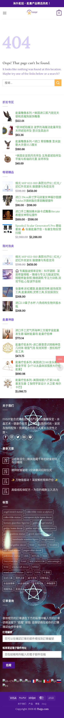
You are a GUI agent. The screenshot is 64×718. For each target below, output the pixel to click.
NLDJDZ (42, 544)
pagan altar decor (32, 550)
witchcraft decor (20, 567)
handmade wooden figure (25, 539)
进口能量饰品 (34, 589)
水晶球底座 (23, 583)
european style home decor (38, 517)
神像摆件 (51, 583)
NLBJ (31, 544)
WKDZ (35, 567)
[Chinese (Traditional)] (49, 681)
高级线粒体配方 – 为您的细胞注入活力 (34, 489)
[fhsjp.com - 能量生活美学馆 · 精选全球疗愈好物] (31, 13)
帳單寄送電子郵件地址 (14, 647)
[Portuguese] (54, 681)
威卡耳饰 (32, 578)
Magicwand (48, 539)
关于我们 (22, 704)
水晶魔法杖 (37, 583)
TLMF (23, 561)
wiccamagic (54, 561)
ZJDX (37, 572)
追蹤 (9, 665)
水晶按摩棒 (9, 583)
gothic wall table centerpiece (40, 528)
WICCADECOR (37, 561)
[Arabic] (17, 681)
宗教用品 (44, 578)
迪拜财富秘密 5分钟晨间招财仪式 (31, 470)
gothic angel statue (42, 522)
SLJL (45, 555)
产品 (31, 704)
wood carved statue (14, 572)
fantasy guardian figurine (17, 522)
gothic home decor (13, 528)
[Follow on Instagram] (12, 437)
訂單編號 (7, 632)
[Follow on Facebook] (6, 437)
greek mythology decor (40, 533)
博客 (37, 704)
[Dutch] (22, 681)
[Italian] (44, 681)
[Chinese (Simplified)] (8, 681)
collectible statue (12, 517)
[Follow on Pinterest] (30, 437)
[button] (5, 13)
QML (26, 555)
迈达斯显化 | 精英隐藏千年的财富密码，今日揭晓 (35, 460)
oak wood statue (12, 550)
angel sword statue (13, 511)
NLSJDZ (53, 544)
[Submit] (58, 82)
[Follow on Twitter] (18, 437)
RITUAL (36, 555)
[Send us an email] (24, 437)
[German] (39, 681)
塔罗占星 (20, 578)
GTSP (6, 539)
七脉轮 (47, 572)
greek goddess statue (14, 533)
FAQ (44, 704)
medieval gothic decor (15, 544)
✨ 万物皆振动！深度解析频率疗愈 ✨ (34, 480)
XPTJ (29, 572)
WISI (6, 567)
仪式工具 (8, 578)
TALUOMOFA (10, 561)
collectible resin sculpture (39, 511)
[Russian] (59, 681)
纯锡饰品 (8, 589)
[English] (28, 681)
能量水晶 (20, 589)
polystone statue (12, 555)
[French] (33, 681)
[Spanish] (5, 685)
